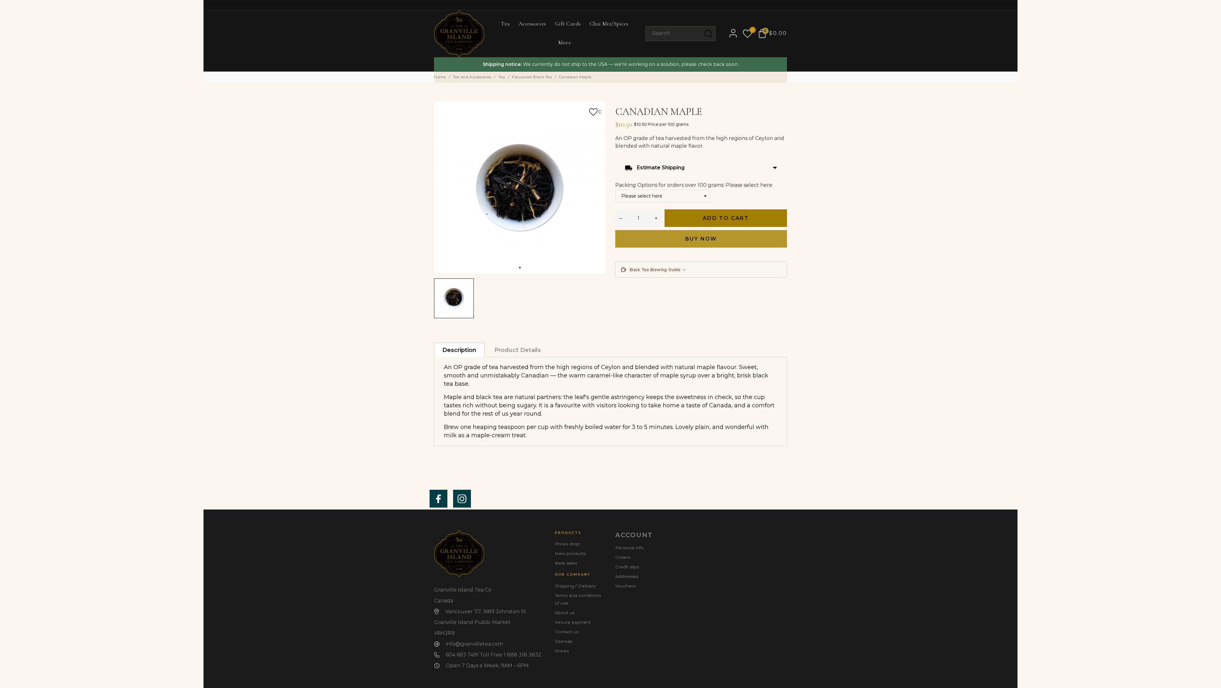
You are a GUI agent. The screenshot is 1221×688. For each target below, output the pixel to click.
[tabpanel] (520, 188)
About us (565, 612)
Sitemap (564, 641)
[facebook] (438, 499)
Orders (622, 557)
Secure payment (573, 622)
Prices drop (567, 543)
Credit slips (627, 566)
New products (570, 553)
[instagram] (462, 499)
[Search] (708, 34)
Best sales (566, 562)
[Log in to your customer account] (730, 33)
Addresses (626, 576)
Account (634, 535)
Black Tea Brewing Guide (658, 269)
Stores (562, 650)
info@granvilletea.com (474, 644)
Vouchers (625, 585)
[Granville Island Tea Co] (459, 33)
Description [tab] (459, 350)
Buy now (701, 239)
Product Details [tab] (517, 350)
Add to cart (726, 218)
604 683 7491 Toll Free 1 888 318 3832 (494, 655)
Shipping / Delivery (575, 585)
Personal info (629, 547)
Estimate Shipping (701, 168)
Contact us (566, 631)
